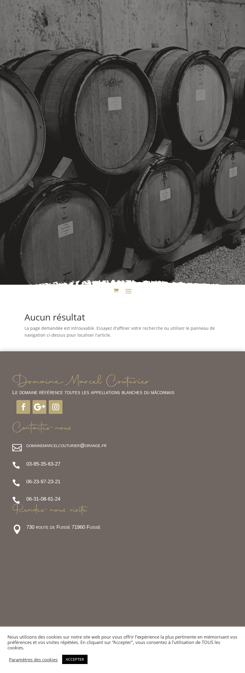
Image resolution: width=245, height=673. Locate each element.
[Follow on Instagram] (55, 407)
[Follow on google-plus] (39, 407)
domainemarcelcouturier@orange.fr (66, 445)
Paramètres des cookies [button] (33, 659)
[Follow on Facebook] (23, 407)
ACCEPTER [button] (75, 659)
